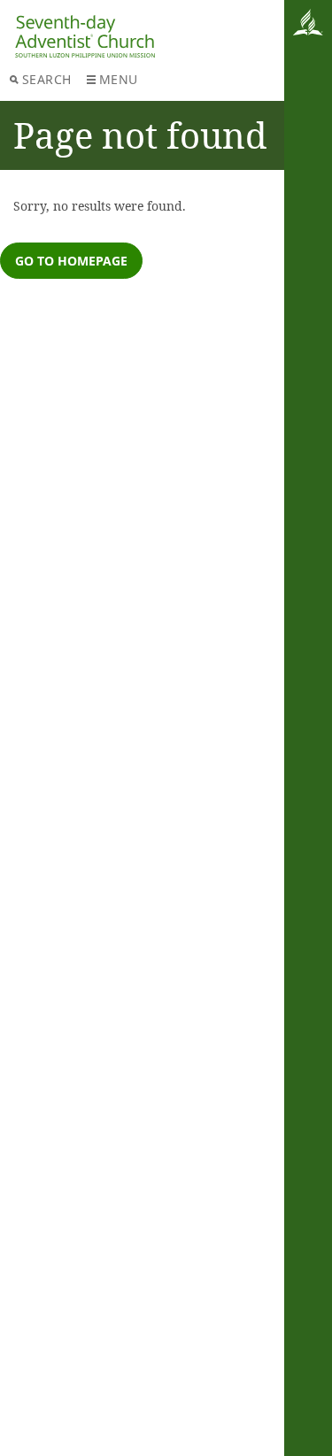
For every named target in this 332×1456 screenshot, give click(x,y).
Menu (118, 79)
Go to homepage (71, 260)
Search (47, 79)
